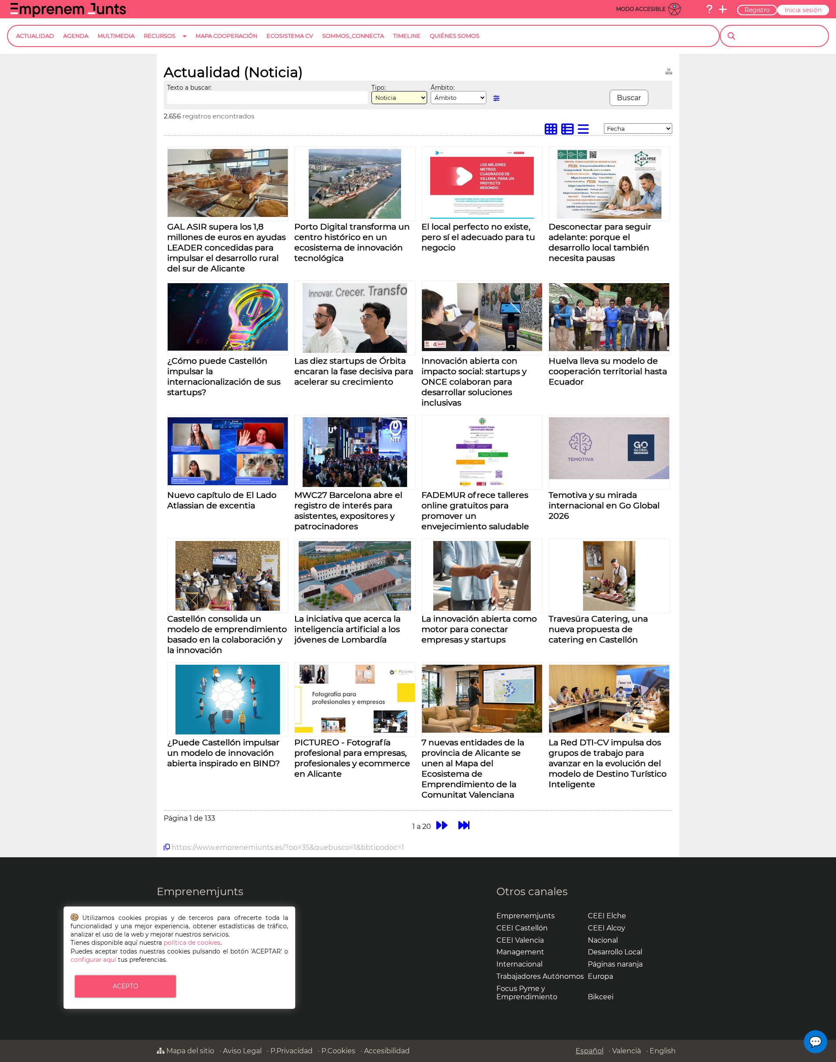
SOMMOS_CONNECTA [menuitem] (353, 36)
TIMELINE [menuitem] (407, 36)
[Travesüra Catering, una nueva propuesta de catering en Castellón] (609, 608)
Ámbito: (443, 87)
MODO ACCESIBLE (641, 9)
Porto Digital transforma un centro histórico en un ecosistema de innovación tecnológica (352, 242)
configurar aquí (93, 959)
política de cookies (192, 942)
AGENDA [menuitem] (75, 36)
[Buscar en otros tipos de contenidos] (668, 70)
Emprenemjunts (200, 891)
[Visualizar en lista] (585, 131)
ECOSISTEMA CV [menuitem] (289, 36)
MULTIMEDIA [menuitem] (116, 36)
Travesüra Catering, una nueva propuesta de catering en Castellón (598, 629)
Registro (757, 10)
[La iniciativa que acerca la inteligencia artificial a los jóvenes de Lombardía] (355, 608)
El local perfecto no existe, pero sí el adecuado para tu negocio (478, 237)
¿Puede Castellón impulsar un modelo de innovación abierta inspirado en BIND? (223, 752)
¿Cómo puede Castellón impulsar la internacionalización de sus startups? (223, 376)
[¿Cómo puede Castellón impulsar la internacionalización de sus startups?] (228, 348)
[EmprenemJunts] (68, 14)
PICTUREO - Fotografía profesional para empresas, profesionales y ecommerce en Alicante (352, 758)
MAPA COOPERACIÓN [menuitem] (226, 36)
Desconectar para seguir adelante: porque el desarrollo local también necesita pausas (600, 242)
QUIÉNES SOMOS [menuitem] (454, 36)
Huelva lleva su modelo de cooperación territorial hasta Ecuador (608, 371)
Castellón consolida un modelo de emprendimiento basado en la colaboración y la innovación (227, 634)
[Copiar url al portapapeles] (167, 847)
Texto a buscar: (189, 87)
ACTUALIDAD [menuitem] (35, 36)
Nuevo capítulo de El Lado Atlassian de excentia (221, 500)
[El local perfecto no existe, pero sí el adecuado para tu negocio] (482, 216)
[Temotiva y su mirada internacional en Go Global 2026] (609, 477)
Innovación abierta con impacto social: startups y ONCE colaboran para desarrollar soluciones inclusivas (473, 381)
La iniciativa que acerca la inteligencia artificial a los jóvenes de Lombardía (347, 629)
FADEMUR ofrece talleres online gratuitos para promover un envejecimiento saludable (475, 510)
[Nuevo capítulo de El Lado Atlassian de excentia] (228, 483)
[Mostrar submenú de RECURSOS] (185, 43)
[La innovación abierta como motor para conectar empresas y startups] (482, 608)
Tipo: (378, 87)
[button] (815, 1041)
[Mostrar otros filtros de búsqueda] (496, 98)
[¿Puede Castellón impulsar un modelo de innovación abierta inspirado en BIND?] (227, 732)
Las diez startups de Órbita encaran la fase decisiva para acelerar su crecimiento (353, 371)
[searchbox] (781, 36)
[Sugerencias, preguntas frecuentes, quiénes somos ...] (709, 9)
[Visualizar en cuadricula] (553, 131)
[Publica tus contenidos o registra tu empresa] (722, 9)
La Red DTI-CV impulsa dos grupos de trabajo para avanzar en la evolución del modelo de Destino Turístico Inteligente (608, 763)
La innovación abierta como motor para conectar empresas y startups (479, 629)
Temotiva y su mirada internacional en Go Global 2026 (604, 505)
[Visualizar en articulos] (569, 131)
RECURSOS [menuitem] (159, 36)
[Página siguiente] (442, 825)
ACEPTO (125, 986)
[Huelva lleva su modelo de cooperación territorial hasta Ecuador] (609, 349)
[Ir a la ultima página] (464, 825)
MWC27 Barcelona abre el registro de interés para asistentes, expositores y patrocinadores (348, 510)
